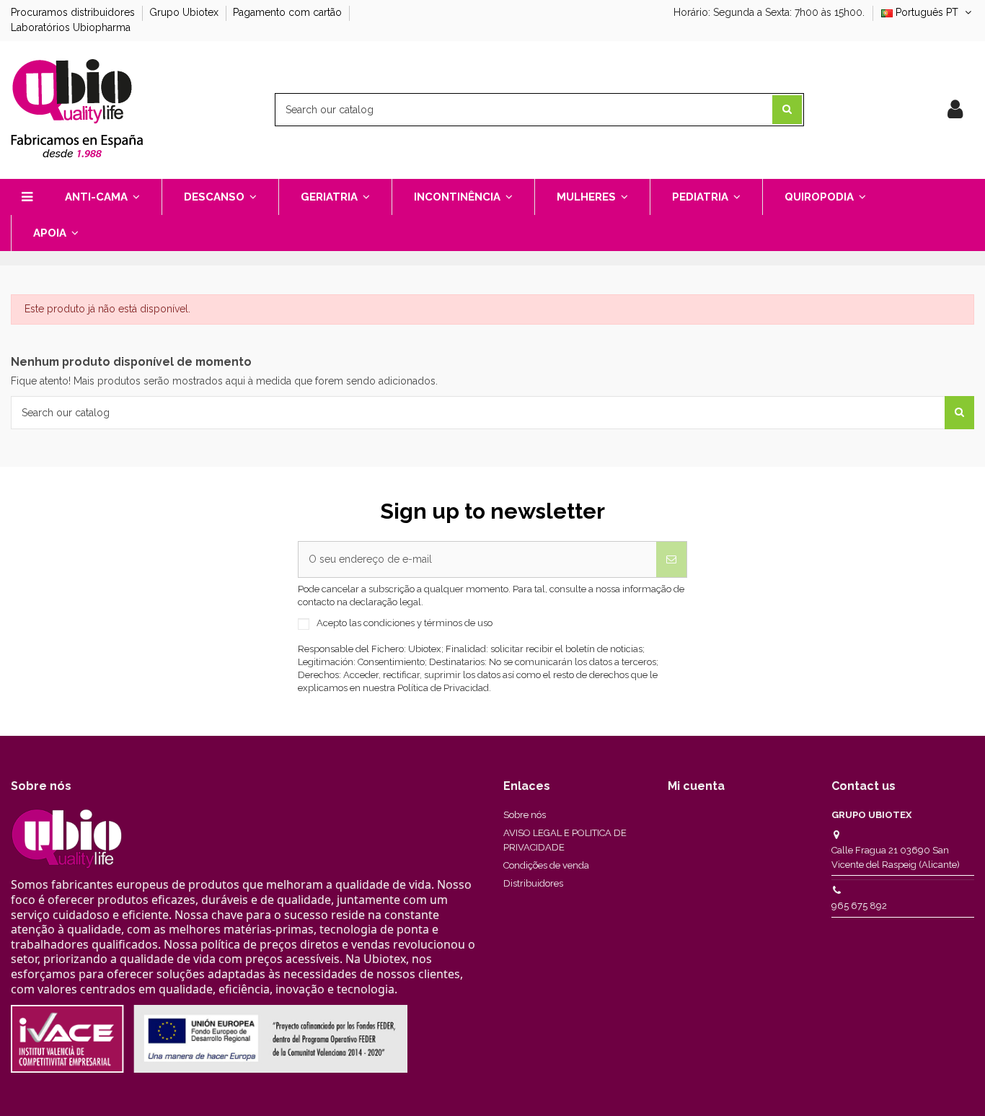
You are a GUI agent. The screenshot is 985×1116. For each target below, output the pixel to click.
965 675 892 (859, 905)
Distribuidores (533, 883)
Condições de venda (546, 865)
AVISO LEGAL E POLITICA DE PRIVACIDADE (565, 840)
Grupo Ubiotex (185, 12)
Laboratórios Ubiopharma (71, 27)
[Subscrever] (671, 559)
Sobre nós (524, 814)
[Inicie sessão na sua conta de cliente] (955, 109)
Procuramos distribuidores (74, 12)
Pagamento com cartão (289, 12)
